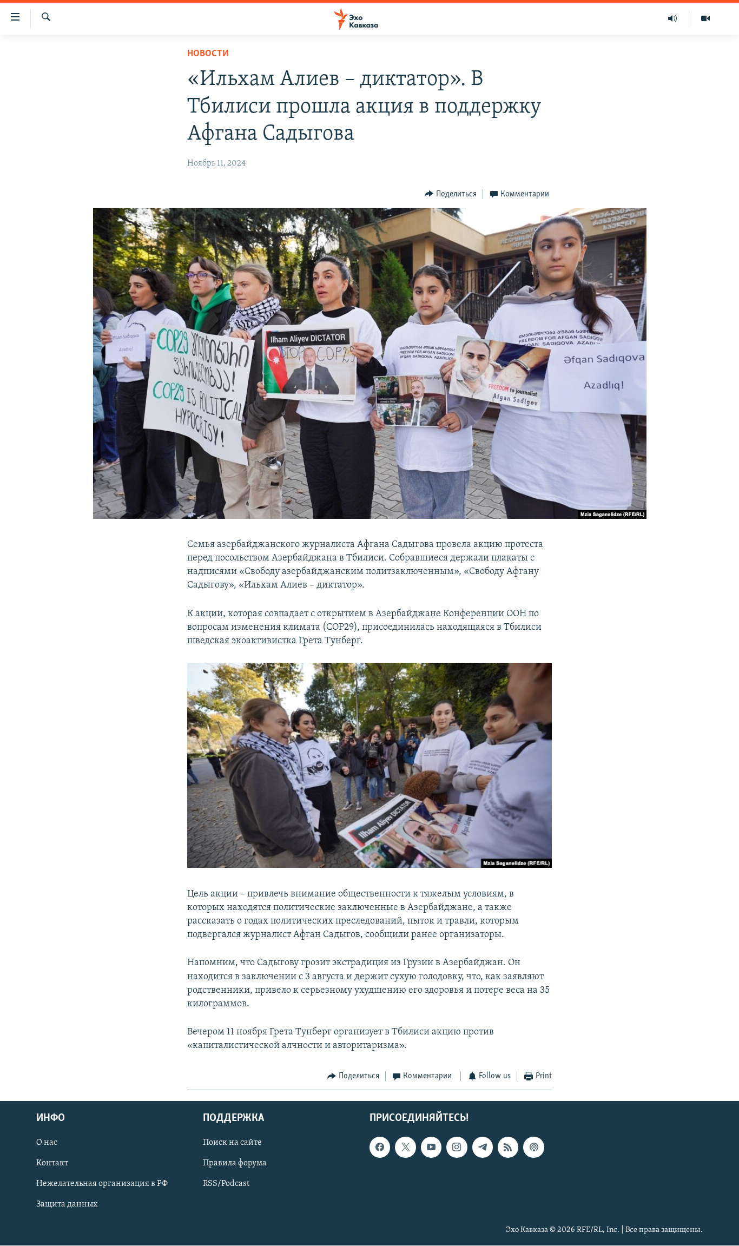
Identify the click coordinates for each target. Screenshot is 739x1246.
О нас (46, 1142)
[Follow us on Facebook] (380, 1147)
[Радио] (672, 18)
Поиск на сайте (232, 1142)
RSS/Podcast (226, 1183)
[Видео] (705, 18)
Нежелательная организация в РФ (102, 1183)
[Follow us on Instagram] (456, 1147)
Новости (208, 54)
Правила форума (235, 1163)
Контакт (52, 1163)
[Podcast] (533, 1147)
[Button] (451, 194)
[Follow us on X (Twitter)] (405, 1147)
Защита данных (66, 1204)
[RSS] (508, 1147)
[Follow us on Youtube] (431, 1147)
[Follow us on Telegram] (482, 1147)
